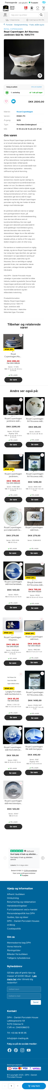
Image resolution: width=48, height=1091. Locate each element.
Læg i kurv (35, 1086)
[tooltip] (13, 356)
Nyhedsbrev (14, 966)
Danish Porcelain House (13, 8)
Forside (9, 25)
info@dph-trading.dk (17, 1038)
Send (35, 1002)
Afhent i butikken (16, 894)
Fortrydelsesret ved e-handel (22, 910)
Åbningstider (14, 950)
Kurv (43, 9)
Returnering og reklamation (21, 902)
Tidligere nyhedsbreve (18, 958)
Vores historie (14, 947)
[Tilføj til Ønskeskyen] (13, 101)
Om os (11, 937)
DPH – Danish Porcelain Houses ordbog (23, 923)
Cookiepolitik (14, 929)
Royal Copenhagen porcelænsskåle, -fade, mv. (4, 24)
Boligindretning (21, 25)
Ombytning (13, 898)
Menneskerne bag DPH (19, 943)
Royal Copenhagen (25, 112)
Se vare (13, 380)
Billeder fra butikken (17, 954)
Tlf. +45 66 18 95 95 (16, 1033)
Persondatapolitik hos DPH (21, 913)
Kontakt (12, 1011)
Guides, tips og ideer (17, 917)
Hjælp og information (20, 888)
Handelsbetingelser (17, 906)
